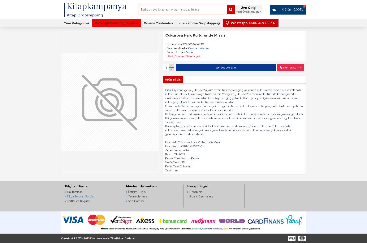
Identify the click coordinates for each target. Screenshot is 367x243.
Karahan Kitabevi (199, 48)
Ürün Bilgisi (173, 79)
